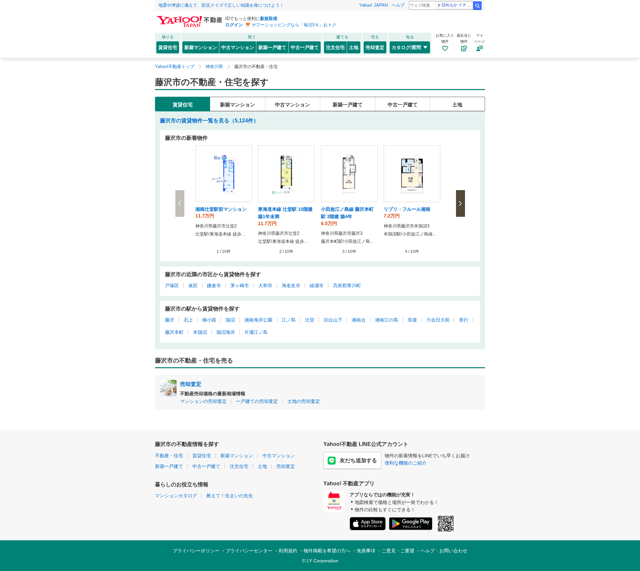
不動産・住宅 (169, 455)
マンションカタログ (176, 495)
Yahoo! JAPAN (373, 5)
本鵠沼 (200, 332)
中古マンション (237, 47)
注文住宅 (335, 47)
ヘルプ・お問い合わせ (444, 550)
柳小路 (209, 320)
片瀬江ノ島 (256, 332)
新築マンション (200, 47)
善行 (463, 320)
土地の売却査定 (303, 401)
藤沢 (169, 320)
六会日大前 (438, 320)
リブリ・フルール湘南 (407, 209)
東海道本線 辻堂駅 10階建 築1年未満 (285, 212)
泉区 (193, 285)
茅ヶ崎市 (239, 285)
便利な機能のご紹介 (406, 463)
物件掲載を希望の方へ (327, 550)
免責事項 (366, 550)
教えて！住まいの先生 (229, 495)
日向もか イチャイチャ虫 (456, 5)
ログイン (234, 24)
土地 (353, 47)
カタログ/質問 (406, 47)
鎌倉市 (214, 285)
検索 (477, 5)
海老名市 (291, 285)
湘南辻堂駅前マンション (221, 209)
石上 (188, 320)
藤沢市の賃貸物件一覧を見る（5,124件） (209, 120)
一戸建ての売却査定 (257, 401)
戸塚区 (172, 285)
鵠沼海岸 (225, 332)
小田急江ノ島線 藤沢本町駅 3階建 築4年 (347, 212)
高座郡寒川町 (347, 285)
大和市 (265, 285)
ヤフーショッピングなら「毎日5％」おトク (294, 24)
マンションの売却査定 (203, 401)
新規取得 (268, 18)
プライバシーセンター (249, 550)
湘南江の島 (386, 320)
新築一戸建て (272, 47)
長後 (412, 320)
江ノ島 (289, 320)
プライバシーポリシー (196, 550)
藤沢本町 (174, 332)
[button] (460, 203)
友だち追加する (358, 460)
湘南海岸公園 (258, 320)
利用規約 (288, 550)
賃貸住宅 (167, 47)
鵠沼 (230, 320)
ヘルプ (398, 5)
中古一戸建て (305, 47)
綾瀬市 (317, 285)
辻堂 (309, 320)
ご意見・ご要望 (398, 550)
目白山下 (333, 320)
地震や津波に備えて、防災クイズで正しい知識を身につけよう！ (221, 5)
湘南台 (359, 320)
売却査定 (375, 47)
